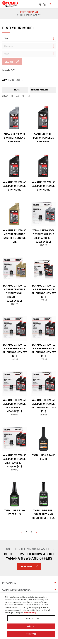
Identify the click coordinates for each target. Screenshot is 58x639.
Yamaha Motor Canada (16, 589)
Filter (17, 90)
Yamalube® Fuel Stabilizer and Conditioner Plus (43, 514)
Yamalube (6, 70)
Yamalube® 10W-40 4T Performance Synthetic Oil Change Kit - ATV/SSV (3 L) (14, 293)
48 (23, 95)
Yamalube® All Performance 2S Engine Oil (43, 137)
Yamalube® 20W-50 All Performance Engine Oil (43, 185)
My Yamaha (9, 582)
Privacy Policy (30, 612)
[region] (29, 616)
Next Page (36, 532)
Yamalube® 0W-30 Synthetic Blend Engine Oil (14, 137)
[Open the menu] (50, 4)
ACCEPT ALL (31, 634)
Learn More (26, 566)
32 (17, 95)
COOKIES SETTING (31, 618)
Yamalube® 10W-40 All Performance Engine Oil (14, 185)
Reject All (31, 626)
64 (29, 95)
